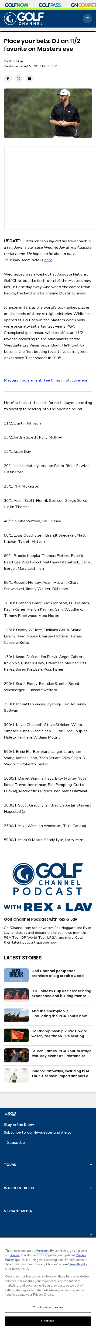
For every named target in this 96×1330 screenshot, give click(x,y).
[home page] (24, 18)
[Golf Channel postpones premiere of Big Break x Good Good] (16, 975)
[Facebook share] (8, 79)
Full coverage (75, 380)
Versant (43, 1251)
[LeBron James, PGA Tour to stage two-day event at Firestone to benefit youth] (16, 1055)
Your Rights (78, 1264)
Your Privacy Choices (48, 1307)
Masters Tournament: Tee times (32, 380)
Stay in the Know (19, 1124)
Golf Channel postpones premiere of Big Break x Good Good (57, 973)
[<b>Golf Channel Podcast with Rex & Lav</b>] (48, 888)
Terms (15, 1255)
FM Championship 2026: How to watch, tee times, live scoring (59, 1033)
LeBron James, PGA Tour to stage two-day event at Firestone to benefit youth (61, 1053)
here (48, 260)
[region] (48, 1284)
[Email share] (30, 79)
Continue (48, 1321)
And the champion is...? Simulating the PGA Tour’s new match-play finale (58, 1013)
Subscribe (16, 1142)
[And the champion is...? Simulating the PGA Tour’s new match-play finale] (16, 1015)
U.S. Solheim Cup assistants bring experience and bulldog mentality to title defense (61, 993)
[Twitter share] (19, 79)
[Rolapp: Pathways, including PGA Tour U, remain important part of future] (16, 1075)
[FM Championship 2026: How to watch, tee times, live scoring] (16, 1036)
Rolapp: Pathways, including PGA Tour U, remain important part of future (60, 1073)
